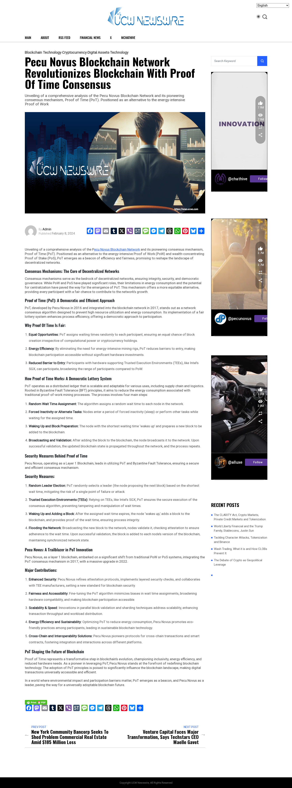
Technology (119, 52)
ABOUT (45, 37)
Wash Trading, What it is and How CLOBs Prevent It (240, 551)
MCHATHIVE (128, 37)
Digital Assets (98, 52)
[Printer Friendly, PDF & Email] (36, 702)
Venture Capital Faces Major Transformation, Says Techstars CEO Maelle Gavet (163, 736)
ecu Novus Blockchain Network (117, 249)
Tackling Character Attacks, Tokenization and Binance (240, 540)
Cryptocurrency (74, 52)
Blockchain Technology (43, 52)
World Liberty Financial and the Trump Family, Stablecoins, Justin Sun (238, 528)
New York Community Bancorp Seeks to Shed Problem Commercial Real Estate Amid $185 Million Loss (69, 736)
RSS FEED (64, 37)
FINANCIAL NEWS (90, 37)
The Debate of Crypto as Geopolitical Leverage (238, 562)
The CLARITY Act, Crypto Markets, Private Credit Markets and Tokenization (240, 517)
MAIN (28, 37)
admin (47, 229)
